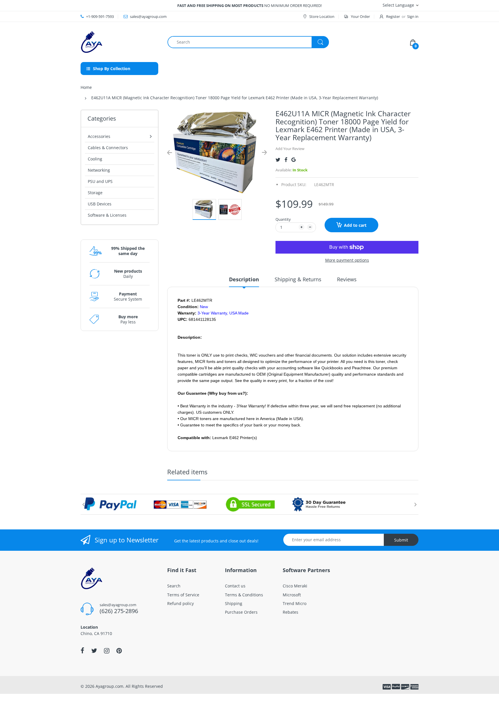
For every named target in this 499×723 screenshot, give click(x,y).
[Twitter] (277, 159)
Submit (401, 540)
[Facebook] (285, 159)
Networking (99, 170)
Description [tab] (244, 279)
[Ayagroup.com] (91, 41)
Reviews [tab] (347, 279)
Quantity (283, 219)
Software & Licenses (107, 215)
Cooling (95, 159)
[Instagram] (106, 650)
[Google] (293, 159)
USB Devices (99, 204)
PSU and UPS (100, 181)
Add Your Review (289, 148)
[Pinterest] (119, 650)
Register (393, 16)
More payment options (347, 260)
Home (86, 87)
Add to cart (355, 225)
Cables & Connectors (108, 147)
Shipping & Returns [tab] (298, 279)
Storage (95, 192)
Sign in (412, 16)
